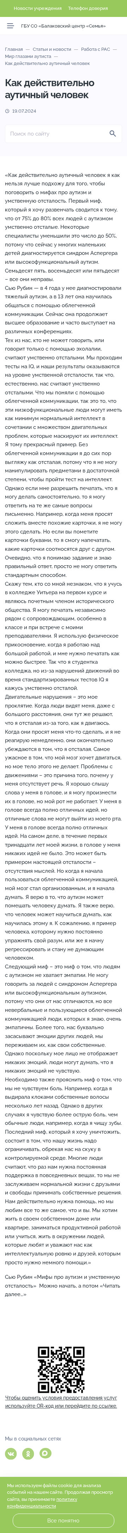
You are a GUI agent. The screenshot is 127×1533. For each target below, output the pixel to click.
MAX (46, 1453)
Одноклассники (28, 1454)
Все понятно (63, 1520)
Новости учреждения (38, 8)
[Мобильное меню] (10, 25)
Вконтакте (11, 1454)
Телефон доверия (88, 8)
